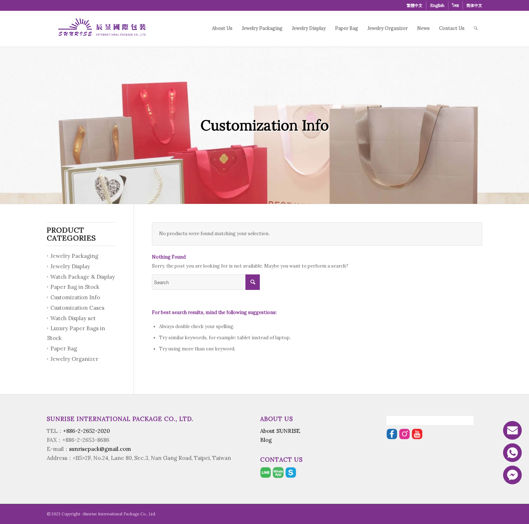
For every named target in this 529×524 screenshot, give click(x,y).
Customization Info (75, 297)
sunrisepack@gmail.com (100, 448)
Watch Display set (73, 318)
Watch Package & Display (82, 276)
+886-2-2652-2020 (86, 430)
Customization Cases (77, 307)
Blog (266, 439)
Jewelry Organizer (74, 358)
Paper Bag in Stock (74, 286)
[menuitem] (414, 5)
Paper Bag (63, 348)
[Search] (475, 28)
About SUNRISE (280, 430)
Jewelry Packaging (74, 255)
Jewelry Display (70, 266)
